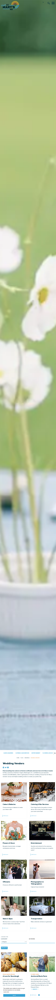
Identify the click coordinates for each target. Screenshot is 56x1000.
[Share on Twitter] (6, 767)
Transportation (36, 919)
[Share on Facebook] (3, 767)
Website (34, 989)
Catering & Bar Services (40, 804)
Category (4, 941)
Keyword (32, 938)
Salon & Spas (8, 919)
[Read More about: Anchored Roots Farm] (42, 962)
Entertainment (36, 843)
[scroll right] (55, 753)
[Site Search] (49, 3)
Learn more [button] (6, 991)
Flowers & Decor (9, 843)
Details (5, 815)
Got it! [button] (14, 995)
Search (4, 947)
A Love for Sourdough (11, 976)
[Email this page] (8, 767)
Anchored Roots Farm (39, 976)
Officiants (6, 882)
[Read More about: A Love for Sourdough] (14, 962)
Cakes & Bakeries (9, 804)
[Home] (10, 5)
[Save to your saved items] (39, 995)
